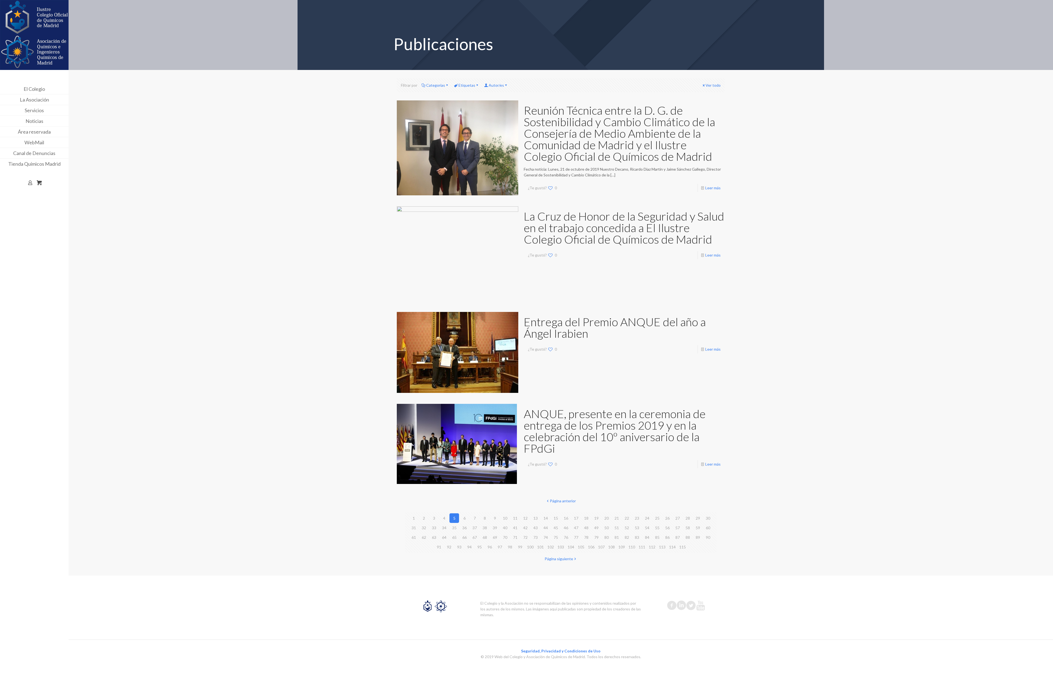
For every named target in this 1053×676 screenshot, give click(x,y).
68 (485, 537)
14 (546, 518)
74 (546, 537)
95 (479, 547)
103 (560, 547)
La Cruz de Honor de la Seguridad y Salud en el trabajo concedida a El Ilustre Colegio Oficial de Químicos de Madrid (624, 227)
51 (617, 527)
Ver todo (713, 85)
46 (566, 527)
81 (617, 537)
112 (652, 547)
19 (596, 518)
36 (464, 527)
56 (667, 527)
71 (515, 537)
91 (439, 547)
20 (606, 518)
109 (621, 547)
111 (642, 547)
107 (601, 547)
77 (576, 537)
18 (586, 518)
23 (637, 518)
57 (677, 527)
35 (454, 527)
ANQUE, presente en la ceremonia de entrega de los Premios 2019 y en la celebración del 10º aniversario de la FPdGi (615, 431)
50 (606, 527)
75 (556, 537)
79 (596, 537)
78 (586, 537)
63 (434, 537)
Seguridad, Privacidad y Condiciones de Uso (561, 651)
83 (637, 537)
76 (566, 537)
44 (546, 527)
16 (566, 518)
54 (647, 527)
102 (550, 547)
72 (525, 537)
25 (657, 518)
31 (414, 527)
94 (469, 547)
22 (627, 518)
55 (657, 527)
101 (540, 547)
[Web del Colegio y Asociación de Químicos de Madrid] (34, 35)
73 (535, 537)
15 (556, 518)
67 (474, 537)
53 (637, 527)
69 (495, 537)
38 (485, 527)
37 (474, 527)
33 (434, 527)
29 (698, 518)
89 (698, 537)
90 (708, 537)
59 (698, 527)
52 (627, 527)
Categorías (435, 85)
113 (662, 547)
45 (556, 527)
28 (688, 518)
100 (530, 547)
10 (505, 518)
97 (500, 547)
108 (611, 547)
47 (576, 527)
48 (586, 527)
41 (515, 527)
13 (535, 518)
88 (688, 537)
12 (525, 518)
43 (535, 527)
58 (688, 527)
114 (672, 547)
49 (596, 527)
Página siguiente (559, 558)
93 (459, 547)
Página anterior (563, 500)
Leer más (713, 187)
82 (627, 537)
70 (505, 537)
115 (682, 547)
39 (495, 527)
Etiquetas (466, 85)
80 (606, 537)
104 (571, 547)
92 (449, 547)
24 (647, 518)
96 (490, 547)
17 (576, 518)
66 (464, 537)
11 (515, 518)
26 (667, 518)
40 (505, 527)
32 (424, 527)
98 (510, 547)
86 (667, 537)
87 (677, 537)
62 (424, 537)
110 (632, 547)
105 (581, 547)
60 (708, 527)
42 (525, 527)
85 (657, 537)
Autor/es (496, 85)
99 (520, 547)
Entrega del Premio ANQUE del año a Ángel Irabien (615, 327)
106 (591, 547)
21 (617, 518)
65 (454, 537)
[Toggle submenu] (63, 89)
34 (444, 527)
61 (414, 537)
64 (444, 537)
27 (677, 518)
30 (708, 518)
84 (647, 537)
